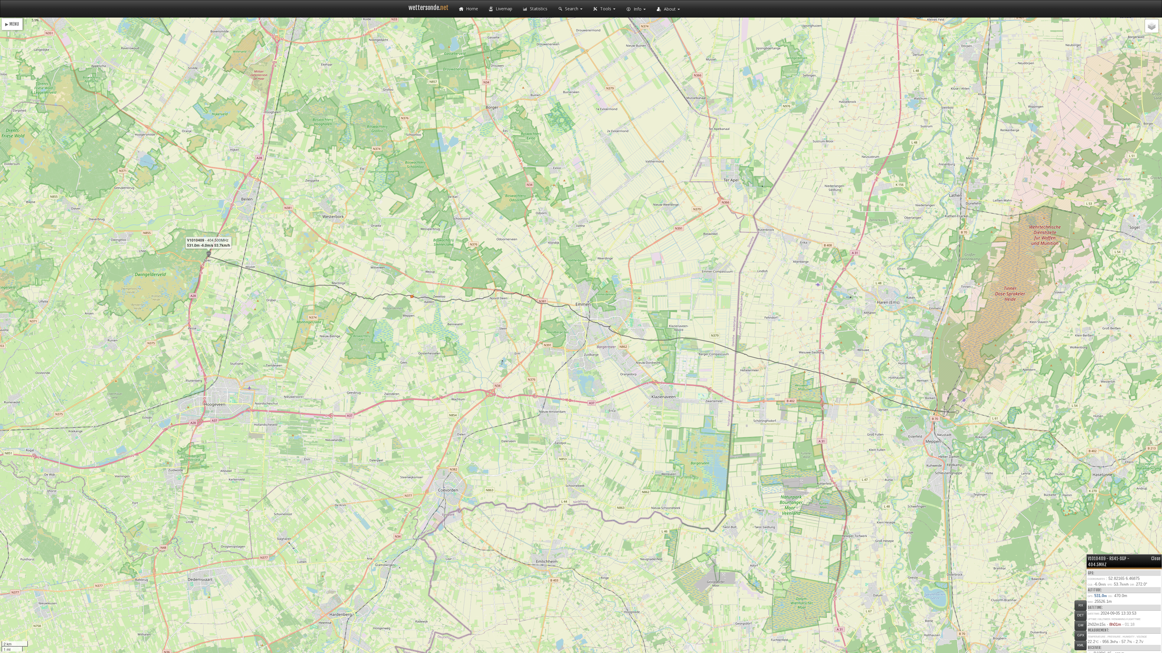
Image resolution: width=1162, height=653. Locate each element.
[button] (957, 412)
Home (471, 8)
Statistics (538, 8)
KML (1080, 645)
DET (1080, 615)
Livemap (503, 8)
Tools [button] (605, 8)
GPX (1080, 635)
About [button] (670, 9)
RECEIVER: (1094, 647)
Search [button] (571, 8)
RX (1080, 605)
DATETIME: (1095, 607)
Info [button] (637, 9)
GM (1080, 625)
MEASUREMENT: (1098, 630)
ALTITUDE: (1095, 590)
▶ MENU (12, 24)
